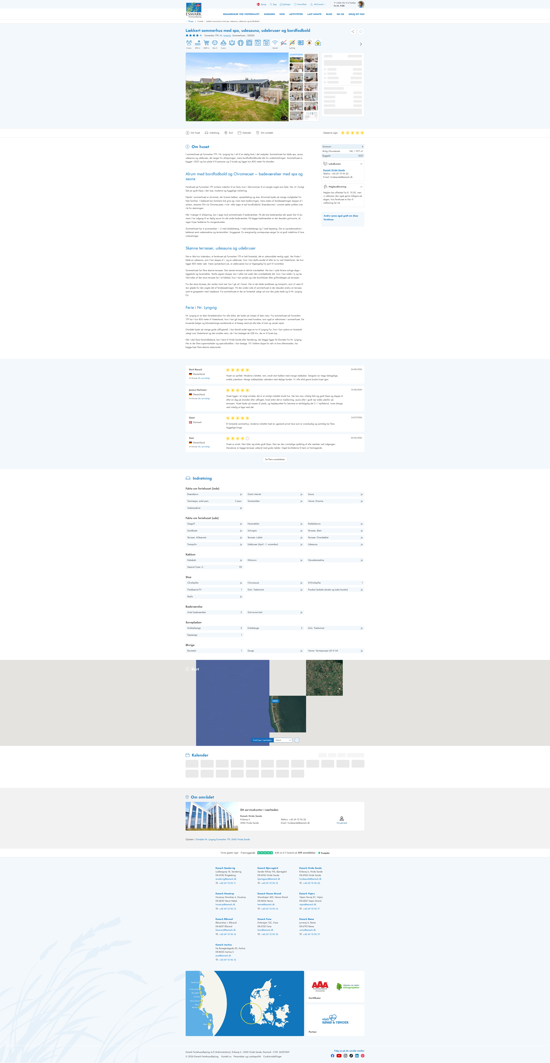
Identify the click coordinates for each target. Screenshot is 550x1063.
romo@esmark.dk (307, 930)
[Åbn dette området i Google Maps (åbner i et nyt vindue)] (5, 744)
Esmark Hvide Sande (334, 170)
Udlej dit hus (356, 14)
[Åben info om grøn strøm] (317, 44)
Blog (329, 14)
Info (282, 14)
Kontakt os (226, 1056)
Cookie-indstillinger (272, 1056)
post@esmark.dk (223, 955)
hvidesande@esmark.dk (299, 823)
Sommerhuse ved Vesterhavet (241, 14)
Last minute (314, 14)
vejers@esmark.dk (307, 904)
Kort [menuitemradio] (530, 664)
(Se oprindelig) (204, 378)
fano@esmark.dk (265, 930)
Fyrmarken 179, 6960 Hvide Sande (233, 839)
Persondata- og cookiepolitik (247, 1056)
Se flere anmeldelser (275, 459)
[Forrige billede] (191, 87)
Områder (269, 14)
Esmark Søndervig (225, 868)
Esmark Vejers (307, 893)
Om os (340, 14)
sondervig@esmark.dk (226, 879)
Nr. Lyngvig (225, 35)
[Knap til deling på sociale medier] (352, 31)
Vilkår (547, 745)
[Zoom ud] (546, 739)
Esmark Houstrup (225, 893)
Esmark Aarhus (224, 944)
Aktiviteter (296, 14)
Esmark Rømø (306, 919)
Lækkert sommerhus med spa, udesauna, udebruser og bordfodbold (232, 21)
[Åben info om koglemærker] (308, 44)
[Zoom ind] (546, 734)
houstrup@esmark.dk (225, 904)
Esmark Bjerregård (268, 868)
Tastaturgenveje (506, 745)
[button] (275, 701)
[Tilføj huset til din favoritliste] (361, 31)
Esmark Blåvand (224, 919)
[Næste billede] (361, 44)
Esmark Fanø (264, 919)
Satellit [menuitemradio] (542, 664)
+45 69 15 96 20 (297, 819)
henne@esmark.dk (266, 904)
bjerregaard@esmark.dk (269, 879)
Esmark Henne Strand (269, 893)
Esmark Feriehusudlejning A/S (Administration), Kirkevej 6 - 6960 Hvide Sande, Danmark (228, 1052)
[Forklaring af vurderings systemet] (194, 35)
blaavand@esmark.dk (226, 930)
